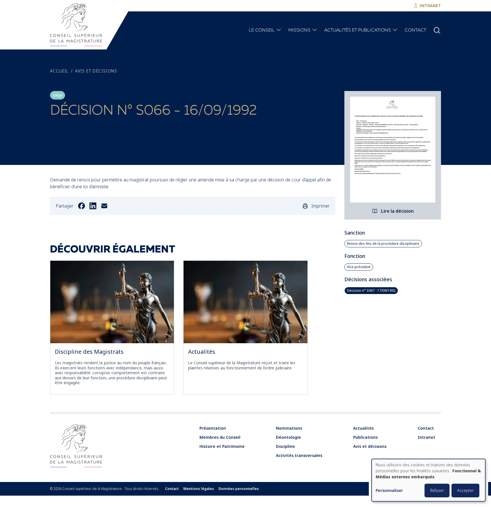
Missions (299, 30)
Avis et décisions (96, 71)
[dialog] (428, 480)
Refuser (437, 490)
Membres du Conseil (219, 437)
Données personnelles (239, 489)
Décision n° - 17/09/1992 (371, 290)
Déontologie (288, 437)
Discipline (285, 446)
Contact (415, 30)
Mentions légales (198, 489)
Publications (365, 437)
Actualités (201, 351)
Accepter (465, 490)
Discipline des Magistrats (89, 351)
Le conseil (262, 30)
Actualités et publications (357, 30)
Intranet (426, 437)
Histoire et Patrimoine (222, 446)
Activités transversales (299, 455)
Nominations (289, 428)
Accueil (59, 71)
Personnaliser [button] (389, 490)
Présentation (212, 428)
